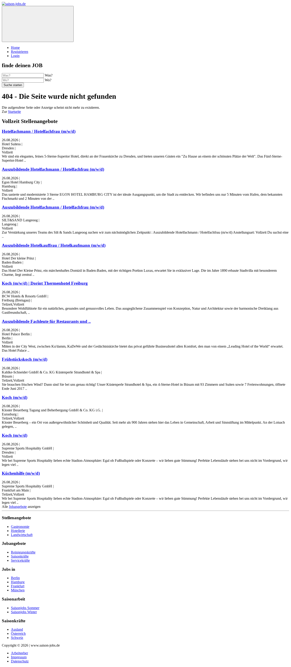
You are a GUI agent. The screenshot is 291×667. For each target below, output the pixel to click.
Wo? (48, 80)
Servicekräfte (20, 560)
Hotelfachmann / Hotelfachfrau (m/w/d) (38, 131)
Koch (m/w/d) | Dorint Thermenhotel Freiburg (45, 283)
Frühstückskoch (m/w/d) (24, 359)
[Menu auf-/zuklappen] (38, 24)
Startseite (14, 112)
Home (15, 47)
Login (15, 56)
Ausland (17, 629)
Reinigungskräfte (23, 552)
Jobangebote (18, 507)
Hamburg (18, 582)
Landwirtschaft (22, 535)
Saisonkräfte (20, 556)
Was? (49, 75)
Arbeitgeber (19, 653)
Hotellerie (18, 531)
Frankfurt (17, 586)
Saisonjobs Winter (24, 612)
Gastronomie (20, 527)
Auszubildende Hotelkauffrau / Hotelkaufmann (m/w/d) (53, 245)
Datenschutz (20, 661)
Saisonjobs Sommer (25, 608)
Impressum (19, 657)
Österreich (18, 633)
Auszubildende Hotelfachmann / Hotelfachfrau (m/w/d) (53, 169)
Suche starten (13, 85)
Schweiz (17, 638)
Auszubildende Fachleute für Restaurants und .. (46, 321)
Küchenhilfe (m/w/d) (21, 473)
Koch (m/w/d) (14, 397)
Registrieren (19, 52)
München (18, 590)
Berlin (15, 578)
